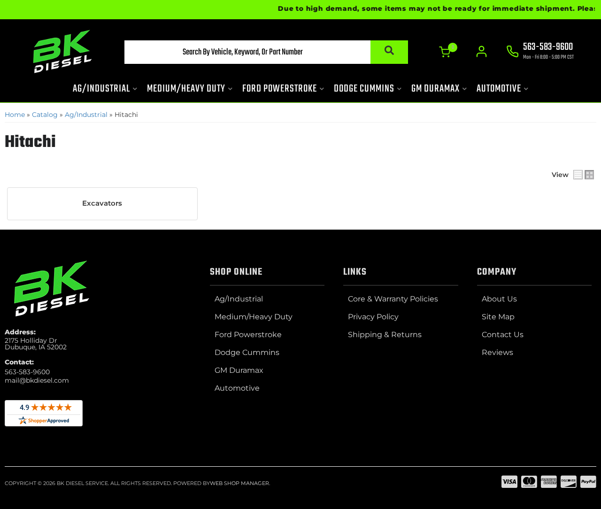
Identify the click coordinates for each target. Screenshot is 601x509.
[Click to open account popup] (481, 51)
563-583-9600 (27, 372)
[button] (266, 52)
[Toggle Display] (583, 174)
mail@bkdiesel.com (37, 380)
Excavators (102, 203)
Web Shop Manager (239, 483)
